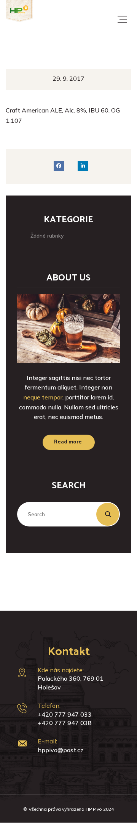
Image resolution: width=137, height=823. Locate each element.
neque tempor (42, 397)
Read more (68, 442)
